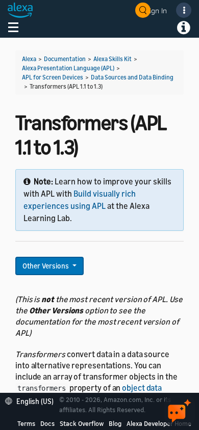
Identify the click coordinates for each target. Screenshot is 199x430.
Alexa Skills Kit (112, 59)
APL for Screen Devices (52, 77)
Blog (115, 423)
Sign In (156, 10)
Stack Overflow (82, 423)
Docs (47, 423)
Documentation (65, 59)
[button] (32, 400)
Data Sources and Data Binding (132, 77)
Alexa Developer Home (159, 423)
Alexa (29, 59)
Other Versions (46, 265)
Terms (26, 423)
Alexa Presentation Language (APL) (68, 68)
